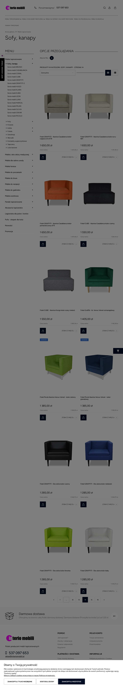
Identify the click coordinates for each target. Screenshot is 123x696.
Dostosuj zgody (47, 681)
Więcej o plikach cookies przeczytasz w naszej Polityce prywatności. (29, 676)
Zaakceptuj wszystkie (71, 681)
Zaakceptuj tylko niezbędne (20, 681)
